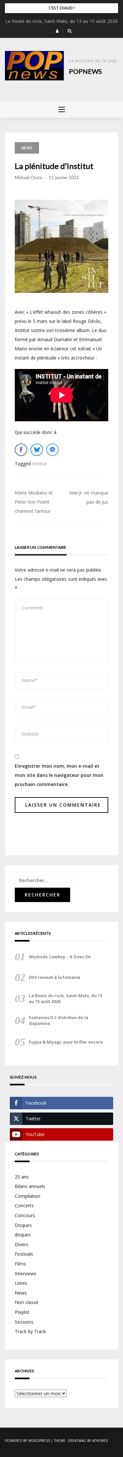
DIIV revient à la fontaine (54, 977)
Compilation (27, 1196)
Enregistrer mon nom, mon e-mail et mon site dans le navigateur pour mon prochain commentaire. (59, 775)
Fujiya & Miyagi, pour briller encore (66, 1042)
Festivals (24, 1254)
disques (23, 1234)
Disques (23, 1225)
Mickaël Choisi (28, 177)
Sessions (24, 1322)
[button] (57, 31)
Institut (39, 464)
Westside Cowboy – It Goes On (60, 957)
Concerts (24, 1205)
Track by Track (30, 1331)
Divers (21, 1244)
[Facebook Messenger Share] (52, 450)
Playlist (22, 1312)
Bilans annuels (30, 1186)
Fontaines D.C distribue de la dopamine (58, 1020)
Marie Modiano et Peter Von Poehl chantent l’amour (34, 502)
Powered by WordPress (27, 1440)
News (26, 148)
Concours (25, 1215)
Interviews (25, 1273)
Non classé (26, 1302)
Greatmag (77, 1440)
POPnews (85, 71)
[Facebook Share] (21, 450)
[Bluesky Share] (37, 450)
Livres (21, 1283)
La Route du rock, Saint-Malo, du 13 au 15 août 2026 (61, 21)
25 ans (22, 1177)
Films (20, 1264)
